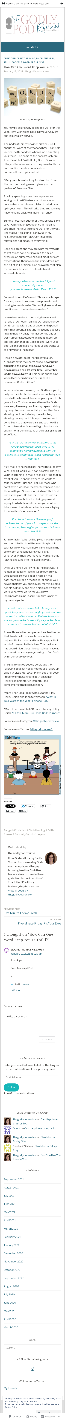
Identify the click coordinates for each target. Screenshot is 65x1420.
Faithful (49, 58)
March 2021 (11, 1228)
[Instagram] (32, 1368)
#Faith (50, 830)
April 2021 (10, 1220)
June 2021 (10, 1204)
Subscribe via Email (33, 1058)
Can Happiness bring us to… (40, 1128)
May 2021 (9, 1212)
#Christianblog (36, 830)
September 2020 (14, 1278)
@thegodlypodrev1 (41, 729)
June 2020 (10, 1302)
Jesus (7, 62)
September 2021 (14, 1179)
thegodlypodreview (37, 71)
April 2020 (10, 1319)
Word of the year (33, 62)
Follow (11, 1087)
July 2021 (9, 1195)
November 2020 (13, 1261)
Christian (10, 58)
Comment (47, 1039)
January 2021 (11, 1245)
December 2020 (13, 1253)
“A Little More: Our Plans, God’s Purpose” (36, 713)
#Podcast (18, 834)
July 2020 (9, 1294)
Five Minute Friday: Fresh (20, 911)
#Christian (19, 830)
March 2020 (11, 1327)
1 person (25, 984)
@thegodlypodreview (46, 721)
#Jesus (8, 834)
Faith (39, 58)
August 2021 (11, 1187)
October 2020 (12, 1269)
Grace (16, 1128)
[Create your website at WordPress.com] (32, 3)
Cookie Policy (11, 1407)
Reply (14, 990)
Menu (34, 47)
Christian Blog (26, 58)
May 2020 (9, 1311)
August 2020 (11, 1286)
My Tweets (10, 1388)
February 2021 (12, 1236)
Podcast (17, 62)
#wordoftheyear (35, 834)
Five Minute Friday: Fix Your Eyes (39, 921)
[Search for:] (32, 1347)
